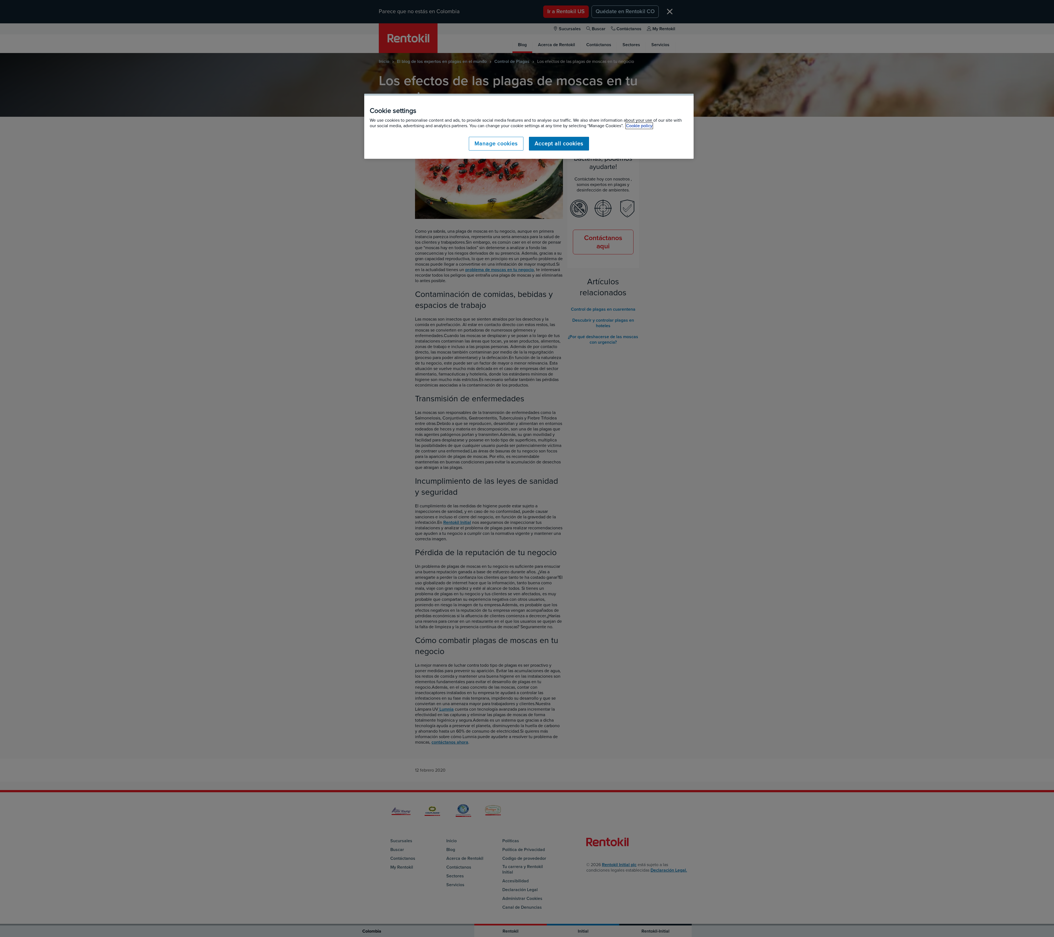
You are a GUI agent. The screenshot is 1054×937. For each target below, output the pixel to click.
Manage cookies (496, 143)
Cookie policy (639, 126)
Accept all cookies (559, 143)
